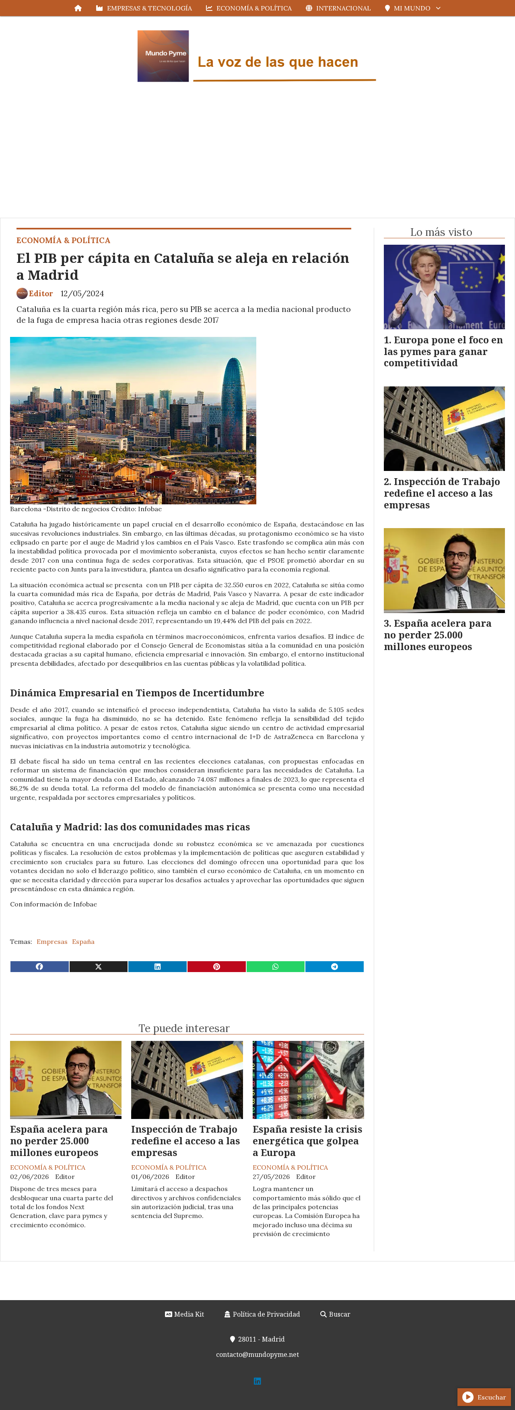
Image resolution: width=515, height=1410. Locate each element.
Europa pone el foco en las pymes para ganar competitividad (443, 351)
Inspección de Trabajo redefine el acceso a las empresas (185, 1141)
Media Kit (188, 1314)
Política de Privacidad (265, 1314)
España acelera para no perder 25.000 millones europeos (59, 1141)
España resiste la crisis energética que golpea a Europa (307, 1141)
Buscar (339, 1314)
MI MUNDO (412, 8)
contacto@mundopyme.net (257, 1354)
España (83, 941)
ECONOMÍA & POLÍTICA (254, 8)
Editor (41, 293)
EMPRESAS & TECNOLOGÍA (149, 8)
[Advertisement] (257, 157)
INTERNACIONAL (343, 8)
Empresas (52, 941)
